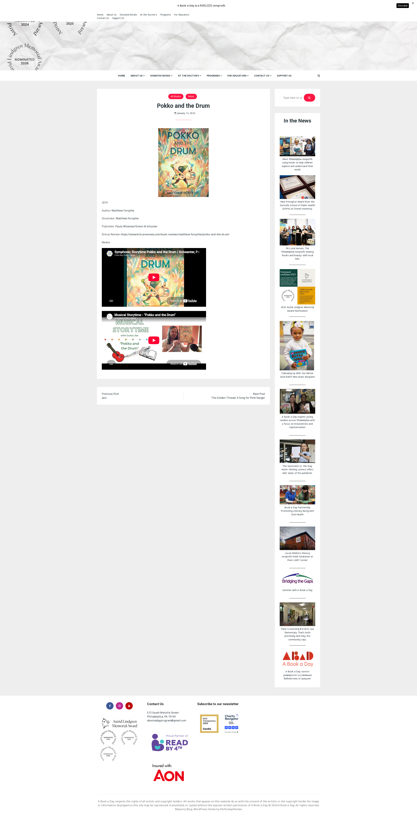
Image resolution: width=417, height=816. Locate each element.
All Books (176, 96)
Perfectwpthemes (231, 809)
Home (100, 14)
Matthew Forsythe (123, 210)
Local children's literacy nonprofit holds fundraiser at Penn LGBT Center (297, 557)
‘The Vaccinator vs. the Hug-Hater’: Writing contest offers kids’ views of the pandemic (297, 469)
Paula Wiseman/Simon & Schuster (136, 226)
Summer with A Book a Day (297, 590)
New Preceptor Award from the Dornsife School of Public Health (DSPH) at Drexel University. (297, 205)
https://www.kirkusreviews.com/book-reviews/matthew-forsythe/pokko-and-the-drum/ (175, 234)
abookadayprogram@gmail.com (166, 720)
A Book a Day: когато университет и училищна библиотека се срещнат (297, 675)
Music (191, 96)
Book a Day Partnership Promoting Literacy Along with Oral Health (297, 511)
